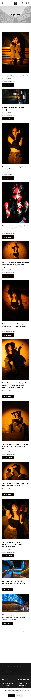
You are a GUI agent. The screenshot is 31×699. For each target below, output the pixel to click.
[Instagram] (8, 666)
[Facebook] (2, 666)
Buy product (7, 589)
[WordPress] (14, 666)
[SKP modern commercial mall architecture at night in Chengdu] (15, 569)
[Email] (20, 666)
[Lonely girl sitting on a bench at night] (15, 52)
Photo (8, 81)
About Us (13, 672)
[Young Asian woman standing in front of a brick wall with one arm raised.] (15, 300)
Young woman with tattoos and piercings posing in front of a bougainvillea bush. (13, 544)
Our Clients (5, 685)
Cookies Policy (22, 685)
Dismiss (27, 349)
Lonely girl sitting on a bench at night (15, 76)
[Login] (26, 3)
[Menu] (2, 3)
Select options (8, 85)
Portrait (12, 81)
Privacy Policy (22, 683)
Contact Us (5, 672)
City (11, 586)
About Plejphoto (7, 683)
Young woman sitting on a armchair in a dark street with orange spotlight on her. (15, 446)
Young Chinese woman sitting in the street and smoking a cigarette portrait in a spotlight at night (14, 385)
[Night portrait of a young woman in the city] (15, 96)
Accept (11, 696)
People (4, 81)
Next (24, 631)
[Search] (22, 3)
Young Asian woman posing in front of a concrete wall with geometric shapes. (15, 265)
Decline (19, 696)
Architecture (5, 586)
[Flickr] (17, 666)
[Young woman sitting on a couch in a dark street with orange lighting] (15, 471)
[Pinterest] (11, 666)
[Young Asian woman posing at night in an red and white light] (15, 202)
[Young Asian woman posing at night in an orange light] (15, 143)
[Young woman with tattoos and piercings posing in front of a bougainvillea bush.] (15, 519)
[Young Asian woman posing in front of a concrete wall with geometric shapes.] (15, 250)
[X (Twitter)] (5, 666)
